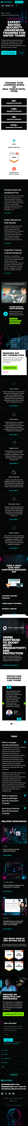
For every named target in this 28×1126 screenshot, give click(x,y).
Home (2, 13)
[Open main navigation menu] (25, 2)
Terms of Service (7, 1043)
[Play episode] (5, 314)
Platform (8, 13)
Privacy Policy (8, 1098)
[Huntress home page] (13, 1080)
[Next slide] (25, 703)
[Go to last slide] (3, 703)
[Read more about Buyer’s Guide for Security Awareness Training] (14, 842)
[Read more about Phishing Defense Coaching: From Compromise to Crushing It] (14, 877)
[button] (19, 2)
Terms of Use (13, 1101)
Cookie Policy (18, 1098)
